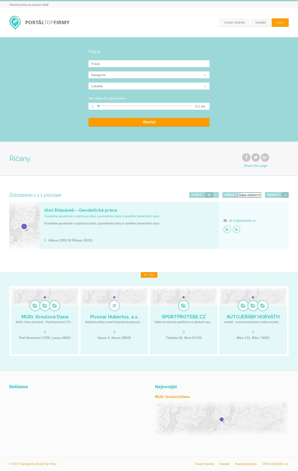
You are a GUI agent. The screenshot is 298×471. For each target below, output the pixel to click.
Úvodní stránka (234, 22)
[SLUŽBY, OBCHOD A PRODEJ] (236, 229)
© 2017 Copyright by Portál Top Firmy (33, 464)
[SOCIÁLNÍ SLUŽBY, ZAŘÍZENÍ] (45, 305)
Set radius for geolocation (107, 98)
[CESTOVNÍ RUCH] (114, 305)
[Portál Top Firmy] (40, 23)
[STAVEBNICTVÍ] (227, 229)
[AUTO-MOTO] (243, 305)
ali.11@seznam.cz (242, 220)
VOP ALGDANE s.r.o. (275, 464)
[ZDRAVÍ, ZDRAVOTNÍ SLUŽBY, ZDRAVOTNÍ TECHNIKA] (54, 305)
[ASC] (285, 195)
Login (280, 22)
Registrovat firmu (246, 464)
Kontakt (260, 22)
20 (209, 195)
